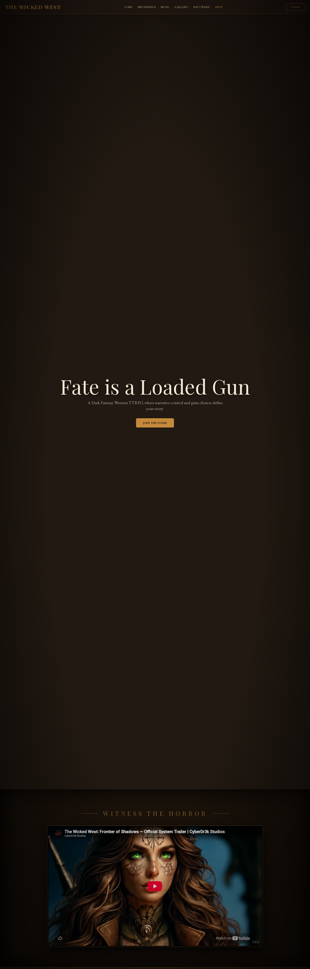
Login (295, 7)
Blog (165, 7)
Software (201, 7)
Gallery (181, 7)
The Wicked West (33, 7)
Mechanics (147, 7)
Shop (219, 7)
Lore (128, 7)
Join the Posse (155, 423)
